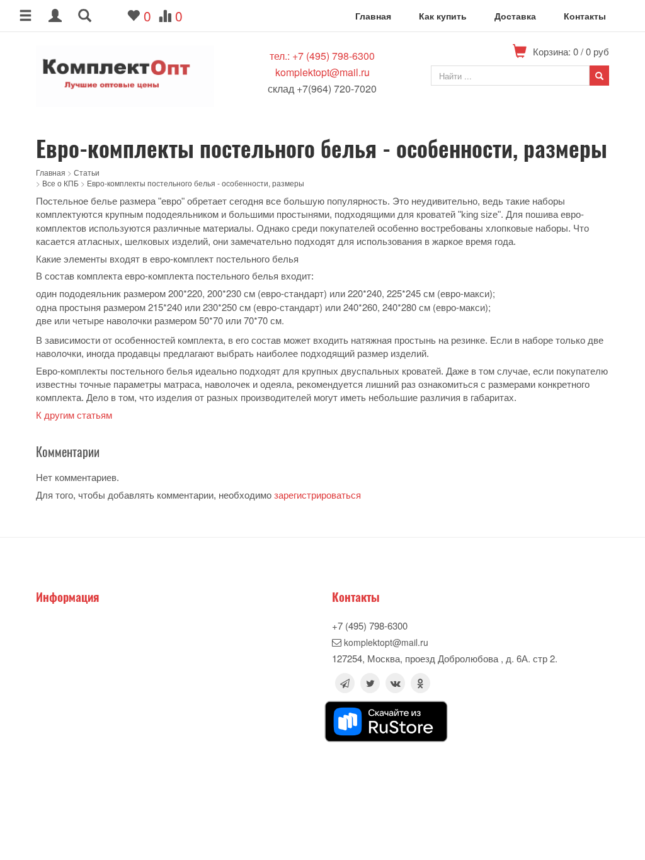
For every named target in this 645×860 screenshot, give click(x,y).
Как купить (443, 15)
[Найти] (599, 75)
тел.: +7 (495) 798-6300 (322, 55)
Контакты (585, 15)
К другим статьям (74, 415)
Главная (373, 15)
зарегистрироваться (317, 495)
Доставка (515, 15)
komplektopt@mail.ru (322, 72)
